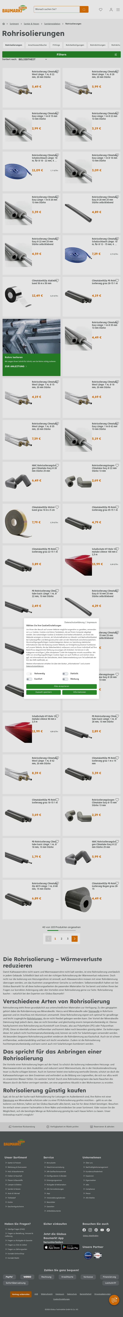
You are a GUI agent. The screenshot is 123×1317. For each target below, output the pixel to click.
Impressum (92, 622)
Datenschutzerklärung (74, 622)
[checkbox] (29, 673)
